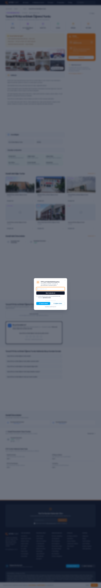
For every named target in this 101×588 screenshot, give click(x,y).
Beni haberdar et (50, 293)
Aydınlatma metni (47, 297)
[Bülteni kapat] (65, 280)
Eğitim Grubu (58, 303)
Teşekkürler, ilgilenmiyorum (50, 306)
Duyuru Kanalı (44, 303)
